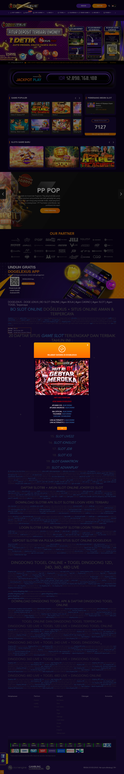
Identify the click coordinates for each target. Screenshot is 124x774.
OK (62, 428)
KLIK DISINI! (67, 405)
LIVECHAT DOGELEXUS (62, 416)
